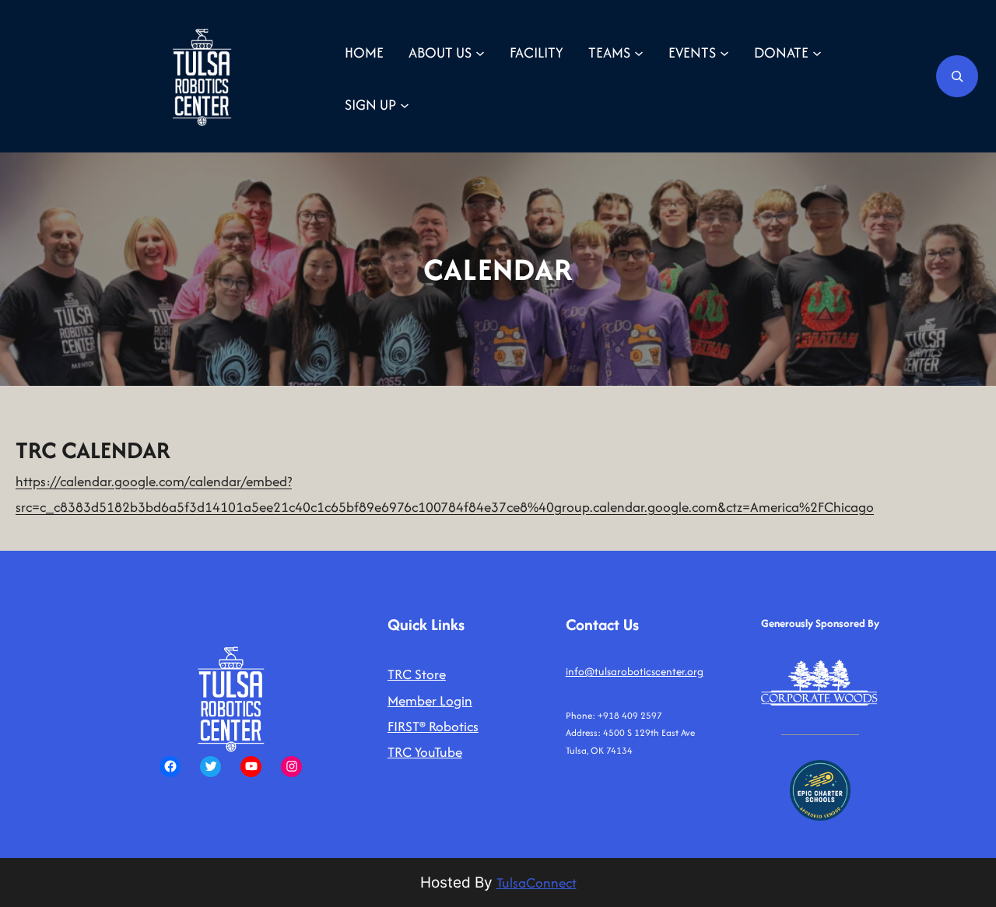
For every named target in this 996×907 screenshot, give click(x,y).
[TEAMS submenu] (639, 52)
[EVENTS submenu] (724, 52)
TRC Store (417, 674)
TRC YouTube (425, 752)
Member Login (430, 700)
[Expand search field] (957, 76)
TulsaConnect (536, 882)
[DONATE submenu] (817, 52)
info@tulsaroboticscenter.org (634, 671)
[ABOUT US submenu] (480, 52)
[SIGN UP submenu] (404, 104)
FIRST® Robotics (433, 726)
